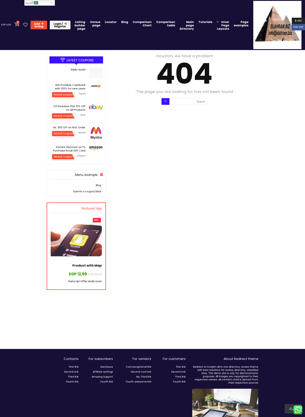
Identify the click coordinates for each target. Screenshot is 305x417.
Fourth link (179, 381)
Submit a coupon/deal (87, 191)
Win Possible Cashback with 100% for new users (70, 86)
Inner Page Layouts (223, 25)
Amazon (81, 155)
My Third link (143, 376)
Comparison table (165, 23)
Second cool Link (141, 372)
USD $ (298, 20)
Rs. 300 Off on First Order (69, 127)
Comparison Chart (142, 23)
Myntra (81, 132)
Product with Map (87, 265)
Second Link (178, 372)
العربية (29, 2)
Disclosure (106, 367)
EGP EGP (299, 27)
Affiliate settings (103, 372)
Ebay (82, 114)
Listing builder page (79, 25)
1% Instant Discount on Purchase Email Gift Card (69, 148)
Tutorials (205, 22)
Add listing (38, 25)
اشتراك (293, 409)
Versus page (95, 23)
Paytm (82, 93)
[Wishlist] (25, 25)
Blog (124, 22)
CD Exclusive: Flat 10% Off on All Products (69, 108)
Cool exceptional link (138, 367)
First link (181, 367)
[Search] (165, 101)
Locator (111, 22)
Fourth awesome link (138, 381)
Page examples (241, 23)
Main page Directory (187, 25)
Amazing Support (102, 376)
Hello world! (78, 69)
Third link (180, 376)
